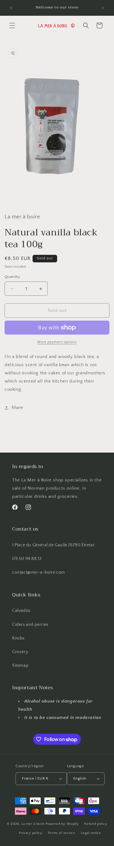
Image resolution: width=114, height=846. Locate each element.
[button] (12, 25)
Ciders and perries (30, 624)
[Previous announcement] (11, 8)
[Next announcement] (102, 8)
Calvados (21, 610)
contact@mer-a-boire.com (38, 572)
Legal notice (91, 833)
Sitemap (20, 665)
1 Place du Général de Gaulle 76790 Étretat (53, 545)
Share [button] (17, 407)
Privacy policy (30, 833)
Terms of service (61, 833)
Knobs (18, 638)
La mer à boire (33, 823)
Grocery (20, 651)
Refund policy (95, 824)
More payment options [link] (57, 342)
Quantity (12, 277)
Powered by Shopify (62, 823)
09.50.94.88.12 (26, 558)
